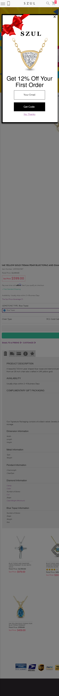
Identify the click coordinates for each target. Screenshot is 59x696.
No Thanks (29, 114)
